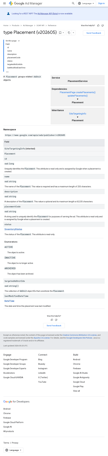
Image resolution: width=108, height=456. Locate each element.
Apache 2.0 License (42, 338)
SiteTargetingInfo (77, 113)
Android (76, 359)
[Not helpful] (102, 25)
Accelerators (9, 373)
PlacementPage (68, 92)
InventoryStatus (13, 229)
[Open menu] (4, 3)
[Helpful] (98, 25)
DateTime (9, 301)
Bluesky (41, 364)
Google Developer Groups (14, 364)
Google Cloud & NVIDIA (13, 377)
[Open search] (73, 3)
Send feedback (93, 33)
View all (76, 391)
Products (15, 25)
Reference (52, 25)
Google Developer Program (15, 359)
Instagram (42, 368)
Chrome (76, 364)
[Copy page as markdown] (69, 32)
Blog (40, 359)
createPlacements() (85, 92)
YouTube (42, 382)
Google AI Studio (80, 373)
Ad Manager (33, 3)
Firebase (77, 368)
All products (8, 431)
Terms (6, 443)
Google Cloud (79, 382)
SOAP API (40, 25)
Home (5, 25)
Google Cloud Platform (13, 422)
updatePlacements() (78, 95)
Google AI (7, 427)
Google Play (78, 386)
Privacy (15, 443)
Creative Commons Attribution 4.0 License (80, 335)
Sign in (101, 3)
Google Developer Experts (14, 368)
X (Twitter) (43, 377)
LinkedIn (42, 373)
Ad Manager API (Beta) (48, 13)
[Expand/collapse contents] (19, 41)
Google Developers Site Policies (79, 338)
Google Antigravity (81, 377)
